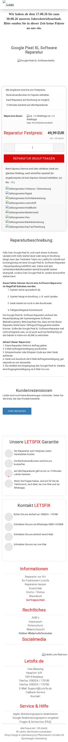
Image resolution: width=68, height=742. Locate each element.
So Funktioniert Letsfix (35, 580)
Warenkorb (35, 596)
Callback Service (35, 692)
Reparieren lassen (35, 584)
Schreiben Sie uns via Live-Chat (30, 544)
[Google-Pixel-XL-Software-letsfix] (35, 57)
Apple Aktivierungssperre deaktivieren (35, 714)
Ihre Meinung (17, 411)
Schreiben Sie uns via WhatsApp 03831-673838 (38, 524)
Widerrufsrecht (35, 629)
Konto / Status (35, 592)
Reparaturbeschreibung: (31, 240)
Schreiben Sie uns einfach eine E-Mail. (33, 534)
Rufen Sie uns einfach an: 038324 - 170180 (36, 514)
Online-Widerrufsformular (35, 633)
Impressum (35, 621)
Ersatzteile (35, 588)
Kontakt (35, 696)
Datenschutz (35, 625)
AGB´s (35, 617)
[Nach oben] (10, 736)
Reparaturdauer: (12, 116)
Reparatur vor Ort (35, 576)
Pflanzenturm (44, 735)
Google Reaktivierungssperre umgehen (36, 717)
